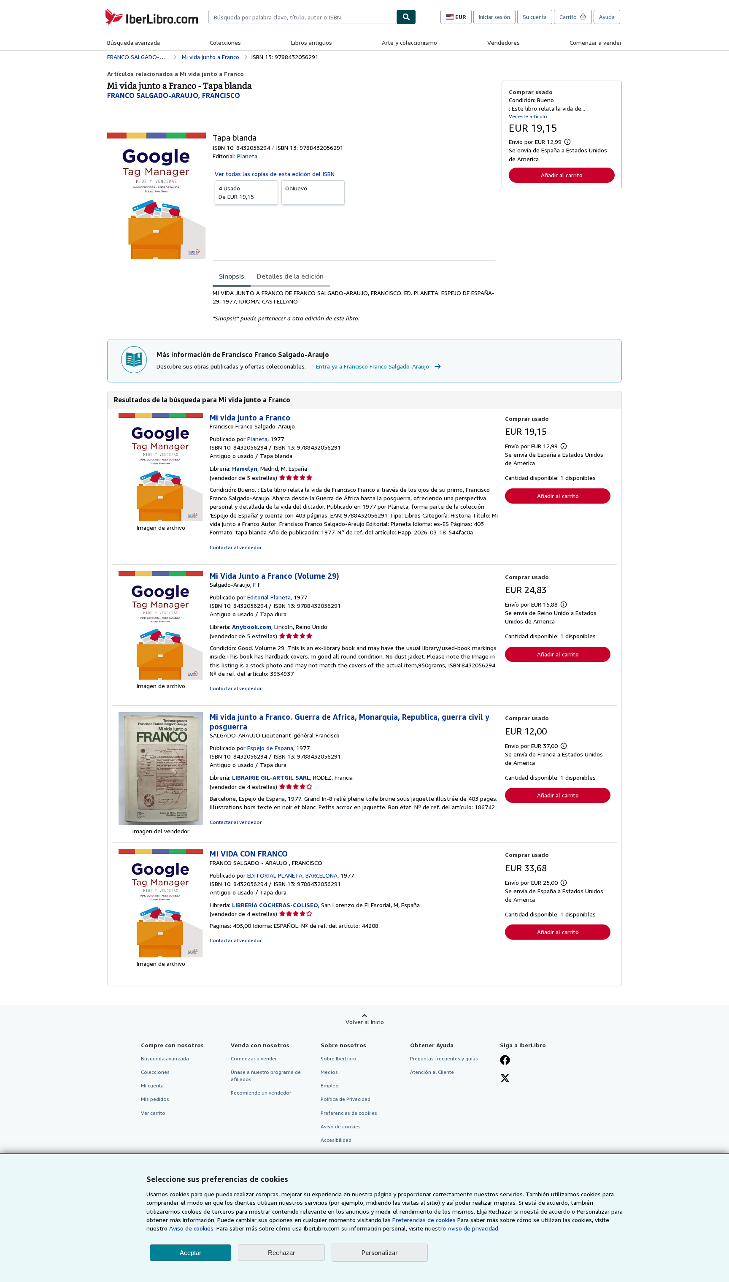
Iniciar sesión (494, 17)
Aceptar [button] (190, 1252)
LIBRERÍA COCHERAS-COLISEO (275, 904)
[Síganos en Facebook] (505, 1061)
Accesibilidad (336, 1140)
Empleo (330, 1085)
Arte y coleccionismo (409, 42)
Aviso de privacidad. (474, 1228)
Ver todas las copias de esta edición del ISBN (275, 173)
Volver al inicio (365, 1021)
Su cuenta (535, 17)
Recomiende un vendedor (261, 1093)
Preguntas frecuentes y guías (444, 1058)
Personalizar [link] (380, 1252)
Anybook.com (251, 626)
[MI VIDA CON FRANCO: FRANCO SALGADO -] (161, 955)
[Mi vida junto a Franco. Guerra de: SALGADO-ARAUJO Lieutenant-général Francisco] (161, 822)
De (236, 192)
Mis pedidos (155, 1099)
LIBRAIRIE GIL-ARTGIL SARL (271, 777)
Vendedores (503, 42)
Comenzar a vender (596, 42)
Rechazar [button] (281, 1252)
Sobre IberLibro (338, 1058)
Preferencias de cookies (424, 1219)
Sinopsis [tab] (231, 276)
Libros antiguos (311, 42)
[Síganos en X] (505, 1079)
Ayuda (607, 17)
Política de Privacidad (345, 1099)
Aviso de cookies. (192, 1228)
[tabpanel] (354, 306)
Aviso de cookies (341, 1126)
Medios (329, 1072)
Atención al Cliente (432, 1072)
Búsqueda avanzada (133, 42)
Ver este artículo (528, 116)
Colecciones (225, 42)
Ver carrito (153, 1113)
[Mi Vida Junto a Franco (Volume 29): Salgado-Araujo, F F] (161, 677)
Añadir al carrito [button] (562, 175)
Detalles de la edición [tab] (290, 276)
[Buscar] (406, 17)
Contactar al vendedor (236, 547)
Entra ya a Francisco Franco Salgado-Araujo (372, 366)
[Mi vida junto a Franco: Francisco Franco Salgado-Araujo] (161, 519)
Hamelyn (244, 468)
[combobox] (302, 17)
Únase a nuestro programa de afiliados (266, 1075)
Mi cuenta (152, 1085)
